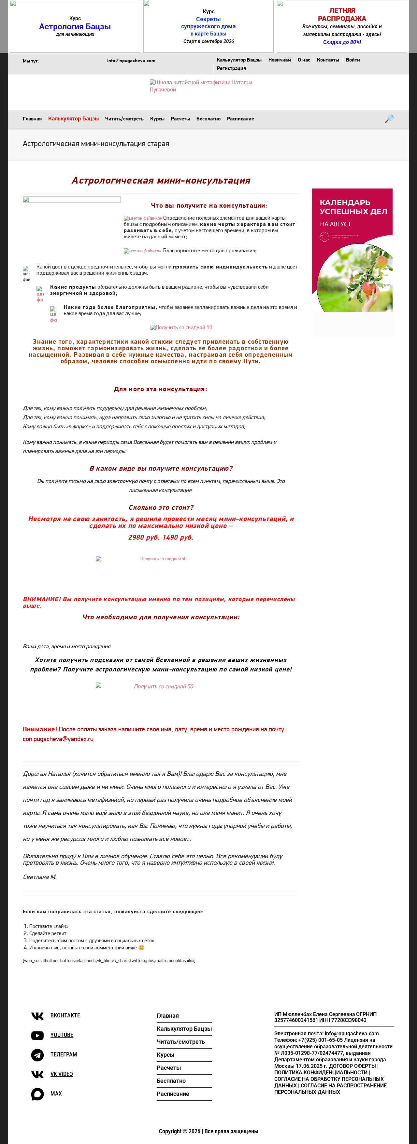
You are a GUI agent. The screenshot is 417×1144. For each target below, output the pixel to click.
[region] (208, 26)
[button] (75, 26)
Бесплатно (208, 119)
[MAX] (37, 1094)
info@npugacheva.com (131, 61)
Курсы (157, 119)
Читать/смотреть (124, 119)
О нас (304, 60)
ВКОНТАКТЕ (65, 1015)
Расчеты (180, 119)
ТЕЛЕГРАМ (63, 1054)
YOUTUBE (61, 1034)
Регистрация (231, 68)
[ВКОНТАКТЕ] (37, 1016)
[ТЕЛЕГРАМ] (37, 1055)
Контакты (328, 60)
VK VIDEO (61, 1073)
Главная (32, 119)
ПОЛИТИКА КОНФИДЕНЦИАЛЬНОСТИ (320, 1072)
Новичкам (279, 60)
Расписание (240, 119)
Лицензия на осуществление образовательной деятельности (333, 1043)
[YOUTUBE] (37, 1035)
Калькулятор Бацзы (239, 60)
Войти (353, 60)
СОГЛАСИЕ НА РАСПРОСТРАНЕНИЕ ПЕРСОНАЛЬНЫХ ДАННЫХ (330, 1088)
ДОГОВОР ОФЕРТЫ (352, 1066)
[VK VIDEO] (37, 1074)
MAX (56, 1093)
